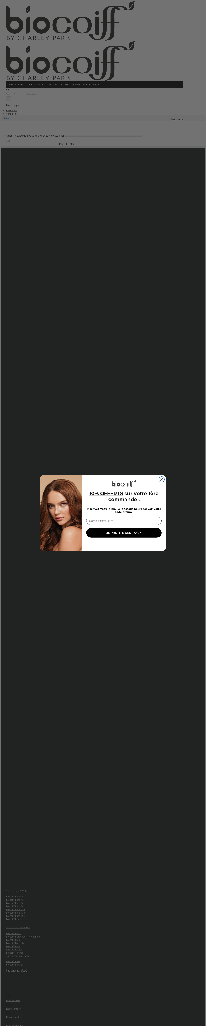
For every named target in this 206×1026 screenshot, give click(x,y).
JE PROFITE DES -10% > (123, 533)
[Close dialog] (161, 479)
